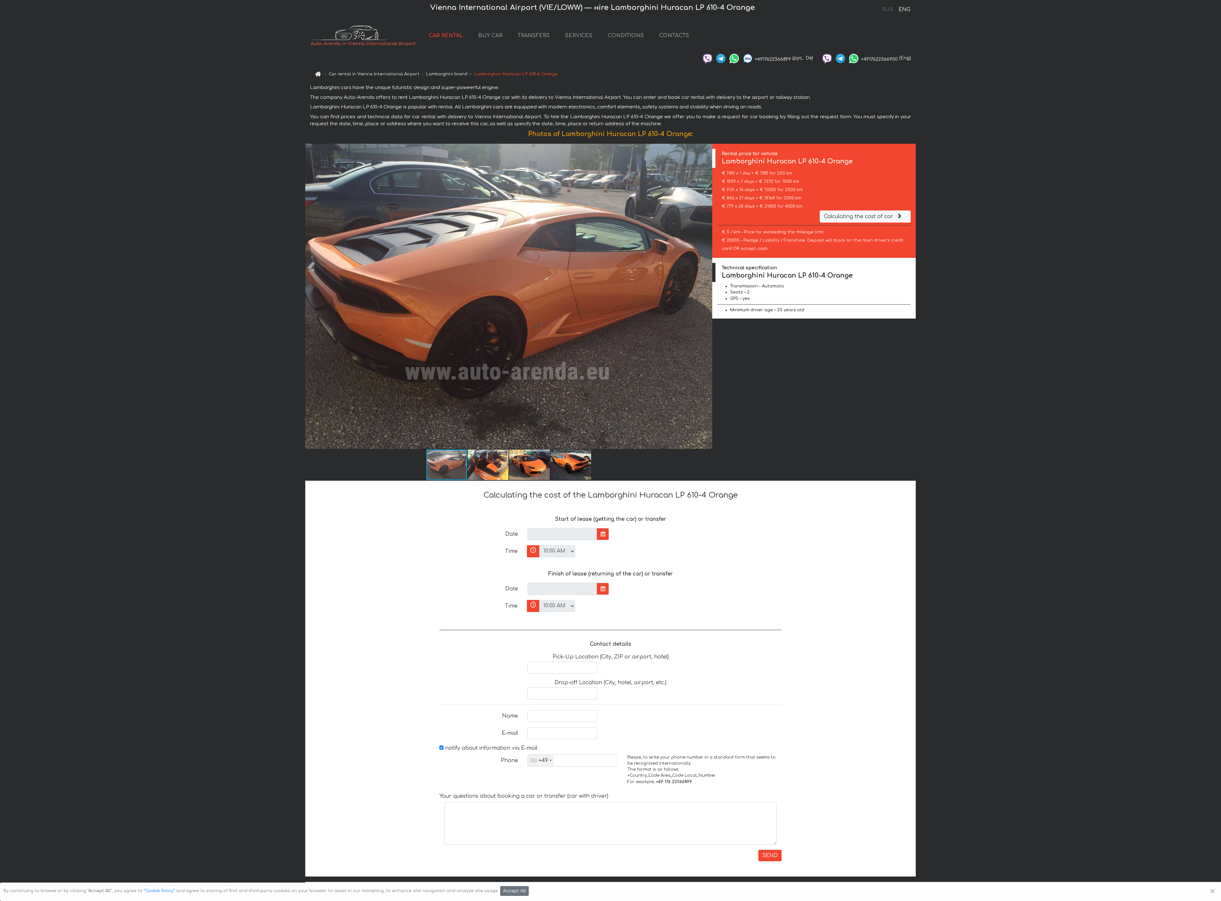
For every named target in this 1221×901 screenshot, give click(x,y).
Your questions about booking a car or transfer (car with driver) (523, 796)
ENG (904, 9)
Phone (509, 760)
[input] (562, 534)
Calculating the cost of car (859, 216)
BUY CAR (490, 35)
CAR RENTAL (446, 35)
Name (510, 716)
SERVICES (578, 35)
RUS (887, 9)
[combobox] (541, 760)
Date (511, 534)
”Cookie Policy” (159, 891)
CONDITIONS (626, 35)
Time (511, 551)
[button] (706, 296)
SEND (770, 855)
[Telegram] (721, 58)
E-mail (510, 733)
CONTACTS (674, 35)
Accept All (514, 891)
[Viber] (707, 58)
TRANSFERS (534, 35)
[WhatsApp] (734, 58)
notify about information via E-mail (490, 748)
